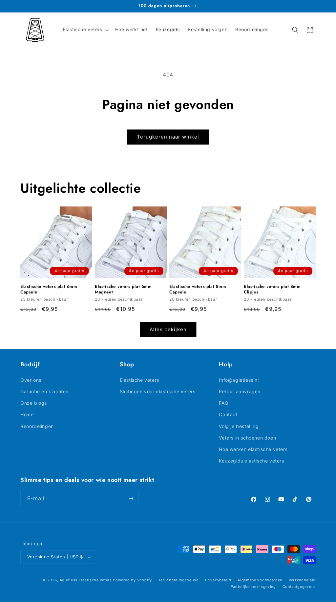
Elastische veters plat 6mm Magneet (123, 289)
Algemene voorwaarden (260, 580)
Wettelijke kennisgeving (253, 586)
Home (26, 414)
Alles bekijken (168, 329)
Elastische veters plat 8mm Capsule (197, 289)
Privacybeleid (218, 580)
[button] (85, 29)
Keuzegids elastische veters (251, 460)
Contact (228, 414)
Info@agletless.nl (239, 380)
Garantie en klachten (44, 391)
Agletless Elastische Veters (86, 580)
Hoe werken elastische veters (253, 449)
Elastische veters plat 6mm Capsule (48, 289)
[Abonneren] (131, 498)
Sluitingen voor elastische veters (158, 391)
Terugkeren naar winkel (168, 137)
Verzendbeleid (302, 580)
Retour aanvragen (240, 391)
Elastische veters (139, 380)
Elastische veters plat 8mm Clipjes (272, 289)
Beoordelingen (37, 426)
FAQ (223, 403)
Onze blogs (33, 403)
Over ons (30, 380)
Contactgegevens (299, 586)
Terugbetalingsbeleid (178, 580)
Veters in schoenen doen (247, 438)
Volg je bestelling (239, 426)
